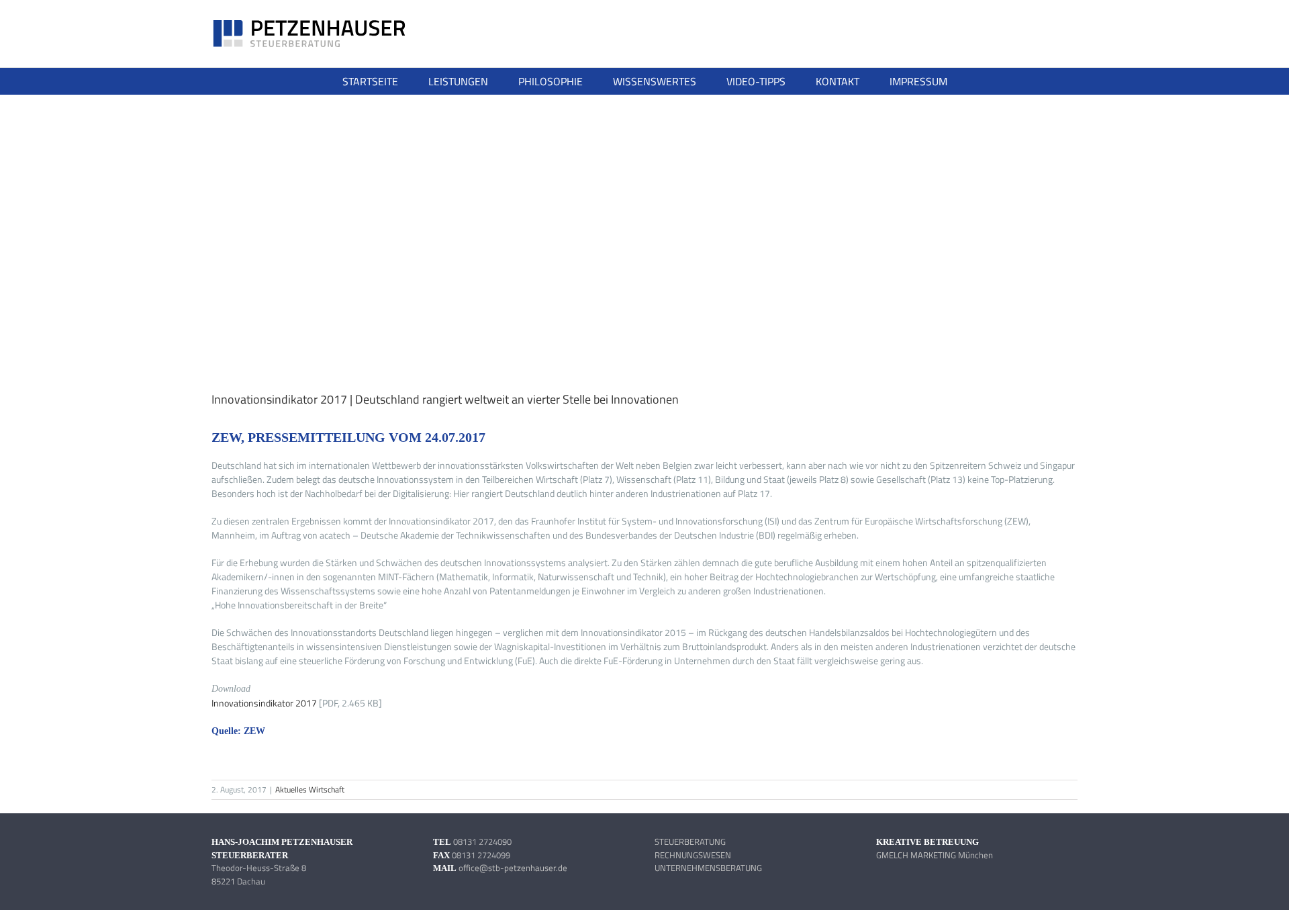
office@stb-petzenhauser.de (513, 867)
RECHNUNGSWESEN (693, 855)
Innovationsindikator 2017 (265, 703)
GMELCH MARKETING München (934, 855)
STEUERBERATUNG (690, 841)
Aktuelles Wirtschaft (309, 789)
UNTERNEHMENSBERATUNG (708, 867)
